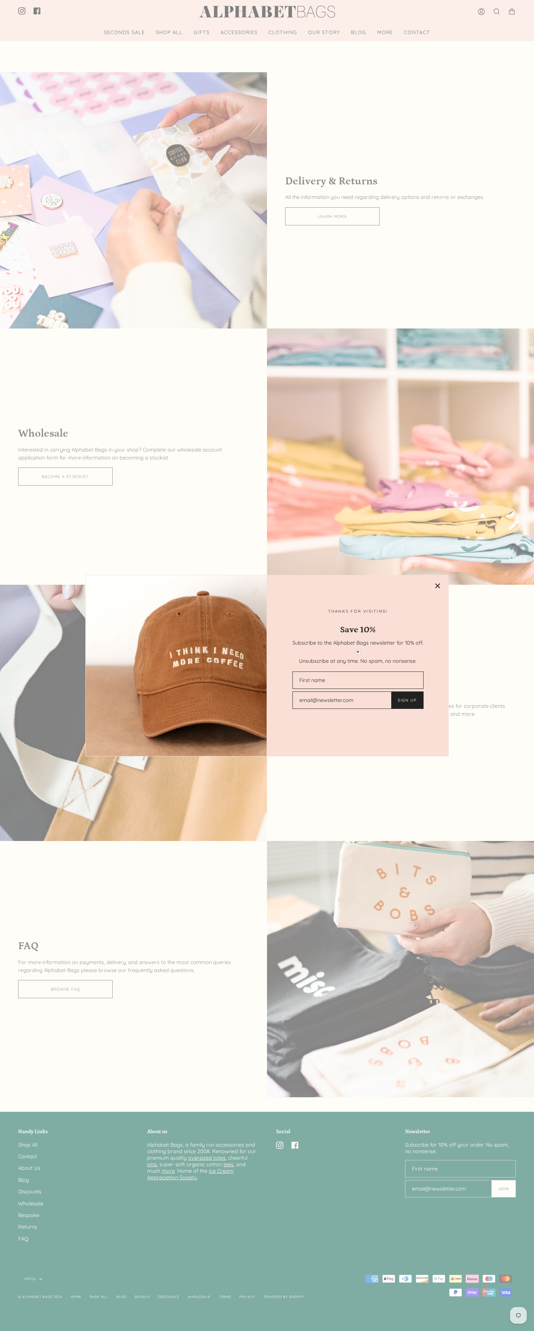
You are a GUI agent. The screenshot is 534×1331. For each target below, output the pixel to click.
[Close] (437, 585)
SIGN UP (407, 700)
